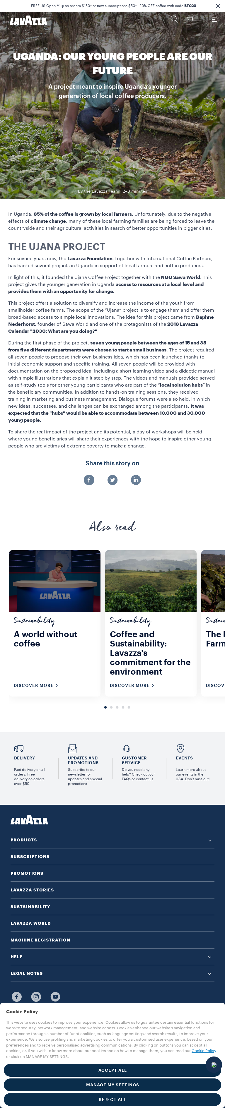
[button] (218, 6)
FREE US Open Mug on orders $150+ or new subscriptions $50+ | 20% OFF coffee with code (113, 6)
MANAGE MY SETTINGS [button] (112, 1085)
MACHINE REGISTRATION (40, 940)
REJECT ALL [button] (112, 1099)
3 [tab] (117, 708)
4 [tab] (123, 708)
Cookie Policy (204, 1051)
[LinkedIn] (136, 480)
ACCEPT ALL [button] (112, 1070)
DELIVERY (24, 758)
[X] (112, 480)
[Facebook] (89, 480)
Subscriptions (30, 857)
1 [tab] (105, 708)
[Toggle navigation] (214, 19)
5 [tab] (129, 708)
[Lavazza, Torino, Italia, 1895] (25, 20)
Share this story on (112, 463)
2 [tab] (111, 708)
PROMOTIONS (27, 873)
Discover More (34, 685)
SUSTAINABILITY (30, 907)
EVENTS (184, 758)
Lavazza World (31, 923)
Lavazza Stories (32, 890)
